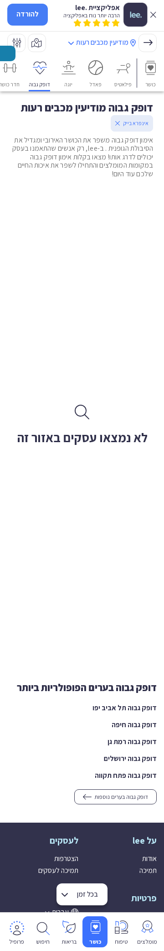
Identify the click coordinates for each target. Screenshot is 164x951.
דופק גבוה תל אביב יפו (124, 708)
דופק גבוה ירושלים (130, 758)
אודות (149, 858)
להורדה (27, 14)
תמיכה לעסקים (58, 870)
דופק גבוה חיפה (134, 724)
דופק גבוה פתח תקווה (126, 775)
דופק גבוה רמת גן (132, 741)
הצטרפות (66, 858)
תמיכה (148, 870)
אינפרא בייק (136, 123)
